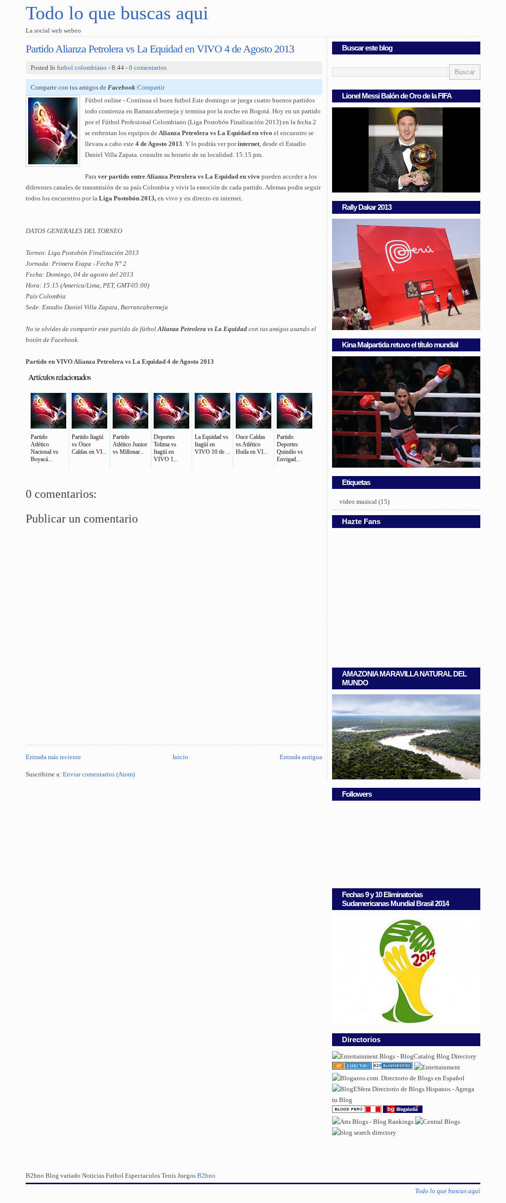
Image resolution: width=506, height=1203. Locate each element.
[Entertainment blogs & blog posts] (352, 1067)
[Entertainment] (437, 1067)
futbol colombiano (82, 67)
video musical (358, 501)
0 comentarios (148, 67)
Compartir (151, 87)
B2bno (206, 1175)
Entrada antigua (301, 757)
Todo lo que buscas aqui (117, 12)
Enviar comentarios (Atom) (99, 774)
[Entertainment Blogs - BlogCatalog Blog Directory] (404, 1056)
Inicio (180, 757)
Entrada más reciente (53, 757)
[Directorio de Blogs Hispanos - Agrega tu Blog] (406, 1100)
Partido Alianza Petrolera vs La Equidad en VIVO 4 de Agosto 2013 (160, 49)
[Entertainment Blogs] (393, 1067)
